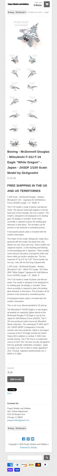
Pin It (9, 393)
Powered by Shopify (28, 447)
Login (46, 12)
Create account (34, 12)
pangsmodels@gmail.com (18, 420)
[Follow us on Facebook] (24, 439)
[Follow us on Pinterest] (28, 439)
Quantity (10, 368)
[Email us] (33, 439)
